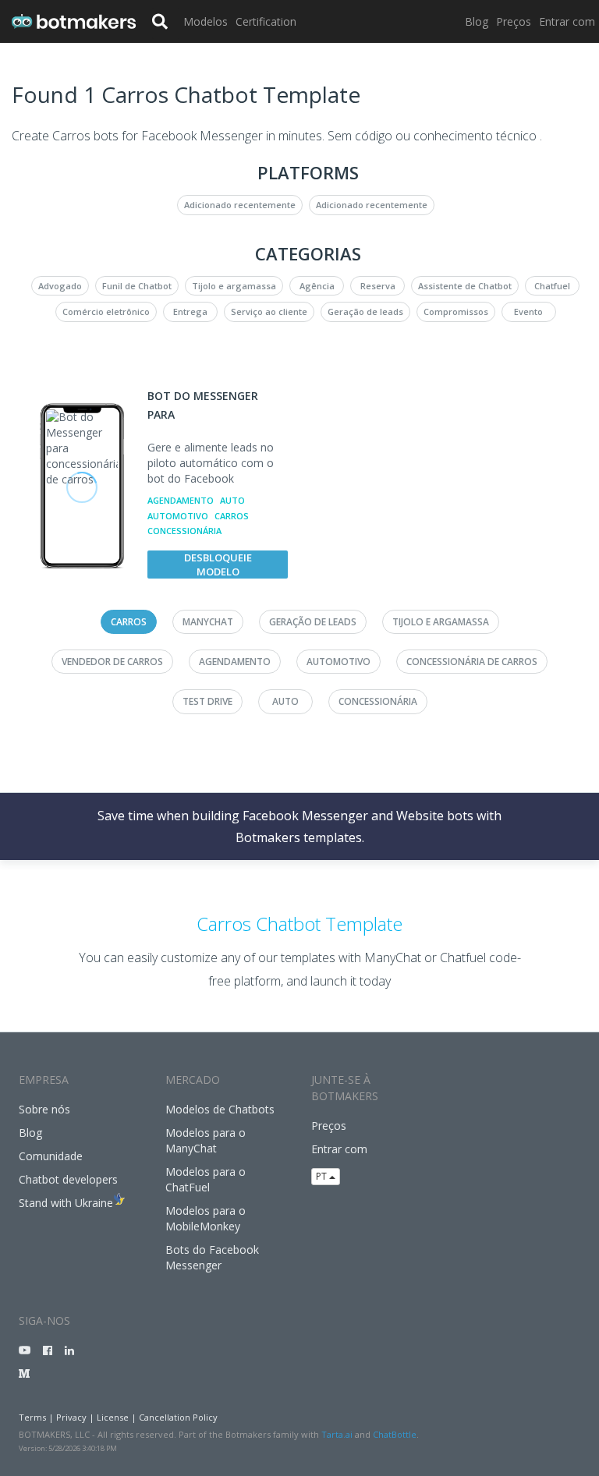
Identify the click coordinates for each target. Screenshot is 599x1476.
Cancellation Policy (178, 1417)
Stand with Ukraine (66, 1202)
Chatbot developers (68, 1179)
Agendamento (180, 500)
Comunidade (51, 1156)
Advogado (60, 286)
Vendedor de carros (112, 661)
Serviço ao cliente (269, 311)
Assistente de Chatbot (465, 286)
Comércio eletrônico (106, 311)
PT (322, 1176)
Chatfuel (552, 286)
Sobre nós (44, 1109)
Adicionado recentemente (240, 205)
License (113, 1417)
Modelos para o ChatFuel (205, 1179)
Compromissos (456, 311)
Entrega (190, 311)
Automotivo (177, 516)
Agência (317, 286)
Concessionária (184, 530)
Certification (266, 21)
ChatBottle (394, 1434)
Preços (513, 21)
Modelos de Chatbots (220, 1109)
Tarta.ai (337, 1434)
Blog (476, 21)
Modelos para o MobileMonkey (205, 1218)
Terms (32, 1417)
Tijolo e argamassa (234, 286)
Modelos (205, 21)
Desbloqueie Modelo (218, 564)
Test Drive (207, 701)
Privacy (71, 1417)
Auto (232, 500)
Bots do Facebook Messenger (212, 1257)
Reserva (377, 286)
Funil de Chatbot (137, 286)
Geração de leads (365, 311)
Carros (231, 516)
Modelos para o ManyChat (205, 1140)
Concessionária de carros (471, 661)
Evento (528, 311)
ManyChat (208, 621)
